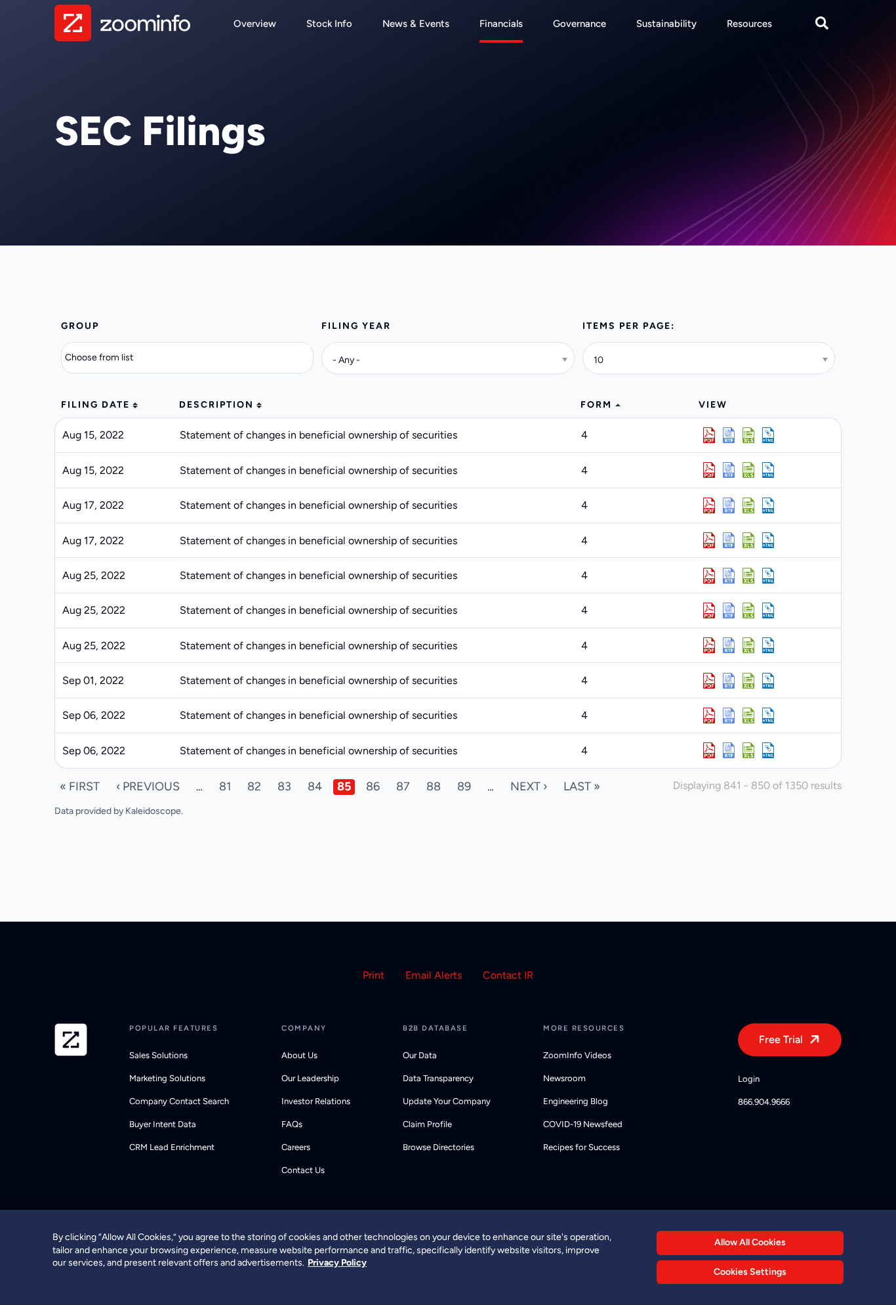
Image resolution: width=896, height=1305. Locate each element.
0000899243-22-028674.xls (748, 470)
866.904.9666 (764, 1102)
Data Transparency (438, 1078)
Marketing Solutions (167, 1078)
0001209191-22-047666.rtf (729, 645)
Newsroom (564, 1078)
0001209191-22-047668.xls (748, 610)
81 (225, 786)
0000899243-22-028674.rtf (729, 470)
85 (344, 786)
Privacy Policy (337, 1262)
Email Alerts (433, 975)
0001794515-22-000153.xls (748, 750)
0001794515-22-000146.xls (748, 681)
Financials (501, 24)
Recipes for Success (581, 1147)
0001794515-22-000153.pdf (709, 750)
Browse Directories (438, 1147)
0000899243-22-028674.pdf (709, 470)
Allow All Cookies (750, 1242)
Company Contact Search (179, 1101)
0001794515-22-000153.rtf (729, 750)
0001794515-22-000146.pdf (709, 681)
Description (216, 404)
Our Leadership (310, 1078)
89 (464, 786)
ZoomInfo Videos (577, 1055)
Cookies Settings (750, 1271)
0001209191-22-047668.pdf (709, 610)
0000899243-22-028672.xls (748, 435)
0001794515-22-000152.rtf (729, 715)
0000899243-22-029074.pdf (709, 505)
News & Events (415, 24)
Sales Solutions (158, 1055)
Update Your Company (447, 1101)
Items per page (626, 326)
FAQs (291, 1124)
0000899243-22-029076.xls (748, 540)
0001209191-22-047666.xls (748, 645)
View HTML (768, 435)
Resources (749, 24)
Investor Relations (315, 1101)
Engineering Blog (575, 1101)
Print (373, 975)
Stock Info (329, 24)
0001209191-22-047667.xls (748, 576)
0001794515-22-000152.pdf (709, 715)
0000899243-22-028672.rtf (729, 435)
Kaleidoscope (153, 811)
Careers (295, 1147)
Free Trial (781, 1039)
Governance (579, 24)
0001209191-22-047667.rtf (729, 576)
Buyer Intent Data (162, 1124)
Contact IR (508, 975)
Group (80, 326)
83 (284, 786)
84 (315, 786)
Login (749, 1079)
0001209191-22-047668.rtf (729, 610)
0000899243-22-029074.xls (748, 505)
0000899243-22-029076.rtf (729, 540)
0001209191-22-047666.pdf (709, 645)
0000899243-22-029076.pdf (709, 540)
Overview (255, 24)
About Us (299, 1055)
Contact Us (303, 1170)
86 (373, 786)
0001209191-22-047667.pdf (709, 576)
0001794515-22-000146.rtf (729, 681)
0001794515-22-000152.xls (748, 715)
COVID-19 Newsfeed (582, 1124)
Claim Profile (427, 1124)
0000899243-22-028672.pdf (709, 435)
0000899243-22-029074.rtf (729, 505)
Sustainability (666, 24)
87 (403, 786)
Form (596, 404)
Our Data (420, 1055)
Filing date (95, 404)
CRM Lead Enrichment (171, 1147)
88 (433, 786)
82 (254, 786)
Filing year (356, 326)
